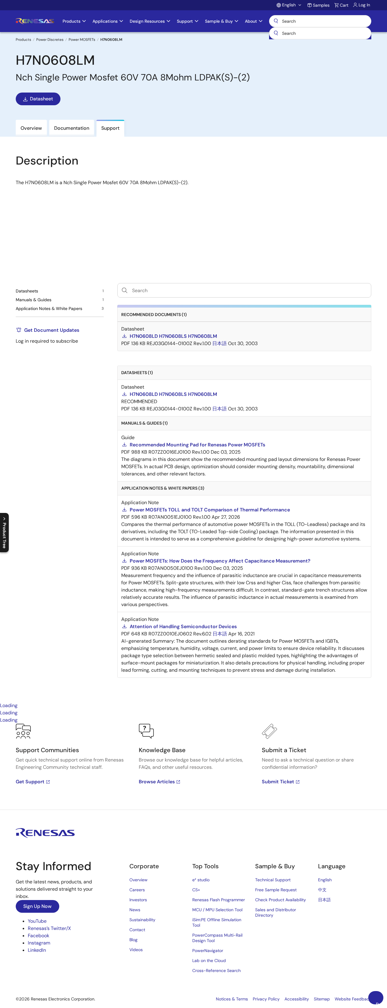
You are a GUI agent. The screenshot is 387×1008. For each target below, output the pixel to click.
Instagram (39, 943)
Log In (364, 4)
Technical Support (273, 879)
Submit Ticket (278, 781)
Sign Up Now (37, 906)
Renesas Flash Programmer (218, 899)
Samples (321, 5)
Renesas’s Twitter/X (49, 928)
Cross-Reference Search (216, 970)
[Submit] (275, 33)
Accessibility (297, 999)
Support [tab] (110, 128)
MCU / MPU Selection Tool (217, 909)
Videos (136, 949)
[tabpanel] (193, 767)
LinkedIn (37, 950)
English (325, 879)
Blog (133, 939)
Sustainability (142, 919)
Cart (344, 5)
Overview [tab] (31, 128)
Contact (137, 929)
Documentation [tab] (71, 128)
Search (320, 21)
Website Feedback (353, 999)
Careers (137, 889)
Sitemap (322, 999)
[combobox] (320, 33)
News (134, 909)
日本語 (324, 899)
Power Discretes (49, 39)
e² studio (201, 879)
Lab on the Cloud (209, 960)
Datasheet (41, 99)
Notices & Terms (232, 999)
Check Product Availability (280, 899)
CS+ (196, 889)
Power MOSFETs (82, 39)
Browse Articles (157, 781)
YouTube (37, 921)
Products (23, 39)
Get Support (30, 781)
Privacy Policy (266, 999)
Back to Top (379, 1002)
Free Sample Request (276, 889)
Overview (138, 879)
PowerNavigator (207, 950)
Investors (138, 899)
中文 (322, 889)
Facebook (38, 935)
